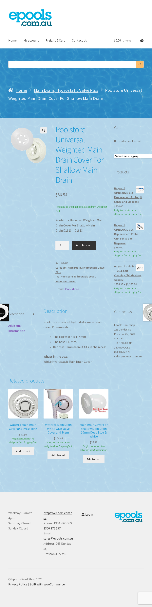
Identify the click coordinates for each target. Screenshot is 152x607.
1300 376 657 (52, 528)
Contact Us (79, 40)
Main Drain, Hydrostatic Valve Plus (66, 90)
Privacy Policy (17, 584)
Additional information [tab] (16, 328)
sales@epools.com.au (128, 356)
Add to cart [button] (23, 451)
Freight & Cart (55, 40)
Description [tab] (16, 314)
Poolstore (72, 289)
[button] (43, 130)
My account (31, 40)
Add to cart (84, 245)
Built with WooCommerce (47, 584)
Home (12, 40)
